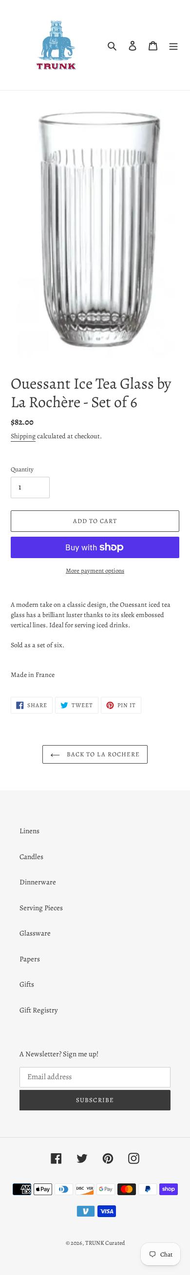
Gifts (26, 984)
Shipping (23, 436)
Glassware (35, 933)
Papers (29, 959)
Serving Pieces (41, 908)
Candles (31, 857)
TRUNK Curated (105, 1243)
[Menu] (173, 45)
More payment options (95, 570)
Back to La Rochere (102, 754)
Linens (29, 831)
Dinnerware (37, 882)
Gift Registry (38, 1010)
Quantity (22, 469)
